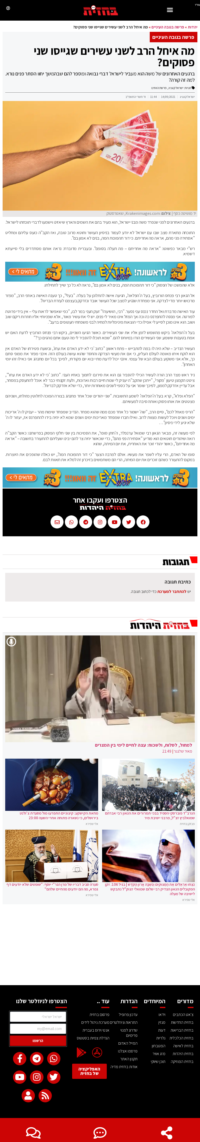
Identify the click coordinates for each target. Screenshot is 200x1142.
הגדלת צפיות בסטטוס (93, 1038)
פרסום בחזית (99, 1014)
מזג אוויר (159, 1053)
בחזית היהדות (183, 1053)
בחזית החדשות (182, 1022)
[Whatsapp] (53, 1058)
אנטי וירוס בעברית (96, 1030)
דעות (161, 1030)
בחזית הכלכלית (181, 1038)
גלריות (160, 1038)
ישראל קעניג (175, 88)
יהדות (192, 27)
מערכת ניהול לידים (95, 1022)
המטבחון (158, 1046)
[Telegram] (36, 1058)
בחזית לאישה (183, 1046)
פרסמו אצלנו (128, 1051)
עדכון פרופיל (128, 1014)
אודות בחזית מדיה (124, 1066)
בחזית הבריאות (182, 1030)
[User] (28, 1095)
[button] (170, 11)
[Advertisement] (100, 946)
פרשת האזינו (159, 88)
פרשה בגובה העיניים (168, 27)
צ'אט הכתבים (183, 1014)
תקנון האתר (129, 1059)
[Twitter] (53, 1077)
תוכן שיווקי (158, 1061)
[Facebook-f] (19, 1058)
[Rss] (45, 1095)
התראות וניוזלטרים (124, 1022)
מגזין (161, 1022)
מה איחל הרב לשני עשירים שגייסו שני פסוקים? (114, 56)
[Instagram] (36, 1077)
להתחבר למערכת (171, 591)
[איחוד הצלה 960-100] (100, 280)
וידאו (162, 1014)
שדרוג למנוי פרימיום (129, 1032)
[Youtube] (19, 1077)
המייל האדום (128, 1043)
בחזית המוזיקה (182, 1061)
